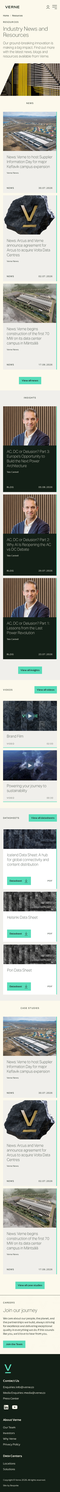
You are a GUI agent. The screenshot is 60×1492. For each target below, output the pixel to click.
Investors (9, 1433)
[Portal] (48, 7)
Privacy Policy (11, 1444)
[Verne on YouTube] (15, 1407)
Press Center (11, 1398)
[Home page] (12, 7)
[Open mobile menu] (54, 7)
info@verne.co (25, 1387)
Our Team (9, 1427)
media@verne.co (34, 1392)
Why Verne (9, 1438)
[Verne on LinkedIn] (6, 1407)
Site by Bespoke (11, 1485)
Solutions (9, 1469)
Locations (9, 1463)
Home (6, 15)
